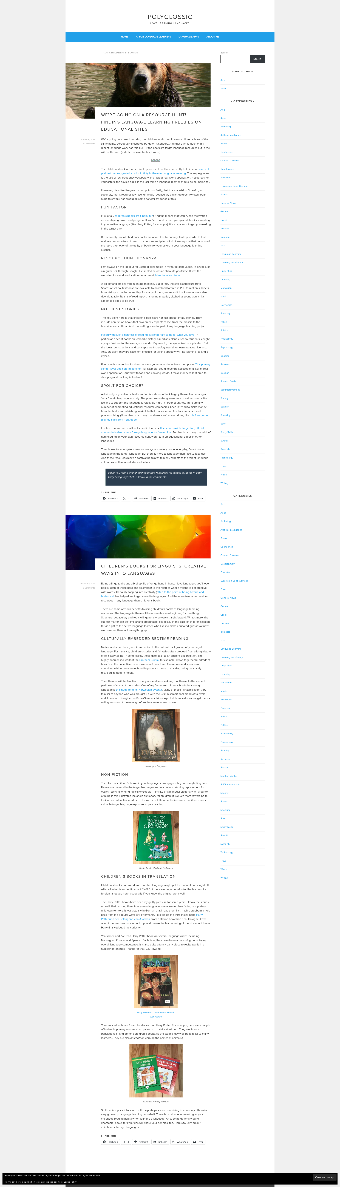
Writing (224, 483)
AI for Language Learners (153, 36)
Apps (223, 118)
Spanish (224, 406)
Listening (225, 279)
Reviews (225, 364)
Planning (225, 313)
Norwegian (226, 304)
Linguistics (226, 271)
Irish (222, 245)
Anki (222, 80)
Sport (223, 423)
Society (224, 398)
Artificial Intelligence (231, 135)
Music (223, 296)
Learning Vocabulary (231, 262)
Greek (223, 220)
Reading (225, 355)
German (224, 211)
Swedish (225, 449)
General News (228, 203)
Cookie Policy (70, 1182)
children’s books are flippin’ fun (134, 216)
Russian (224, 372)
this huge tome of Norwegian (139, 690)
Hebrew (224, 228)
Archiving (225, 126)
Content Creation (229, 160)
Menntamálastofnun (167, 275)
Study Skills (226, 432)
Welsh (223, 474)
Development (227, 169)
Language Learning (231, 254)
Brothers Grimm (149, 660)
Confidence (226, 152)
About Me (212, 36)
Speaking (225, 415)
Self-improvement (230, 389)
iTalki (223, 88)
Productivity (226, 338)
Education (225, 177)
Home (124, 36)
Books (223, 143)
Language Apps (188, 36)
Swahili (224, 440)
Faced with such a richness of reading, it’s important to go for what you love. (148, 335)
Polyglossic (170, 17)
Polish (223, 321)
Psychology (226, 347)
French (224, 194)
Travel (223, 466)
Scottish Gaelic (228, 381)
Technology (226, 457)
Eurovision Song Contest (234, 186)
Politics (224, 330)
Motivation (226, 287)
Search (224, 52)
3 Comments (89, 143)
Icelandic (225, 237)
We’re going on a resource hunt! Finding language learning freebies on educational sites (151, 122)
